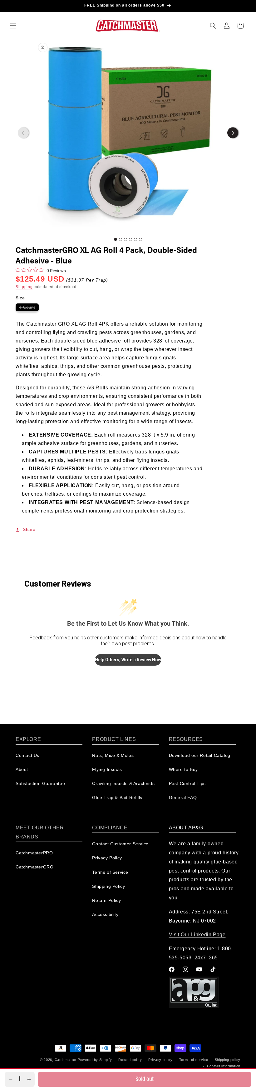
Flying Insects (107, 769)
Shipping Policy (108, 886)
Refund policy (130, 1060)
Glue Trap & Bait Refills (117, 797)
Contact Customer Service (120, 843)
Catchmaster (66, 1060)
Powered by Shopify (95, 1060)
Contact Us (27, 755)
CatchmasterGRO (34, 866)
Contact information (223, 1066)
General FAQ (183, 797)
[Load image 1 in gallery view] (115, 239)
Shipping (24, 287)
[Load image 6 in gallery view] (140, 239)
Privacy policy (160, 1060)
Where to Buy (183, 769)
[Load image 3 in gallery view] (125, 239)
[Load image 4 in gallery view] (130, 239)
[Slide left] (23, 133)
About (22, 769)
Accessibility (105, 914)
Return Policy (106, 900)
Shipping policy (228, 1060)
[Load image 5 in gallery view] (135, 239)
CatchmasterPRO (34, 852)
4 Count (29, 308)
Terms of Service (110, 872)
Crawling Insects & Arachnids (123, 783)
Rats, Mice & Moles (113, 755)
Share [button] (29, 529)
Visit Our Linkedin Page (197, 934)
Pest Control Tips (187, 783)
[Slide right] (232, 133)
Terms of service (193, 1060)
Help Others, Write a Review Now (128, 659)
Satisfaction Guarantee (40, 783)
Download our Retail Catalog (199, 755)
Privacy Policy (107, 857)
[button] (13, 25)
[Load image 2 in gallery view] (120, 239)
